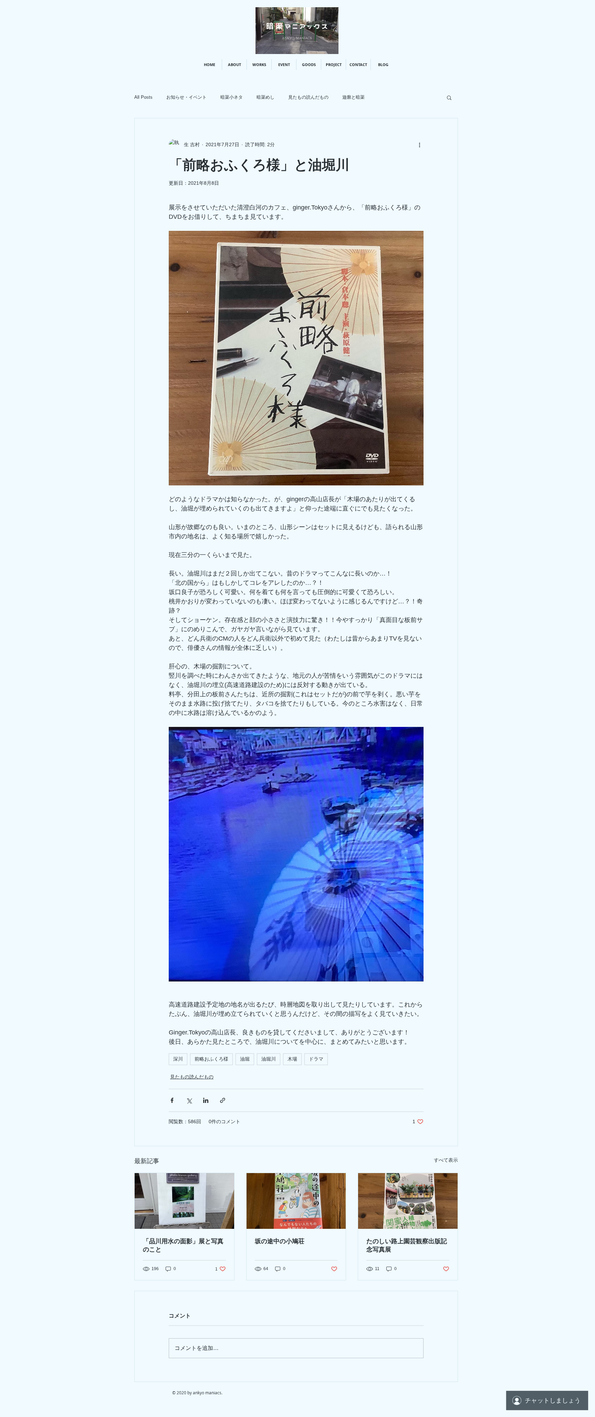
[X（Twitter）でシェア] (189, 1100)
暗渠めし (265, 97)
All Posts (143, 97)
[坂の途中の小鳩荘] (296, 1201)
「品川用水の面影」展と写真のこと (183, 1245)
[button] (449, 97)
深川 (178, 1059)
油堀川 (268, 1059)
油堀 (245, 1059)
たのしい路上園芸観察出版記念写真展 (406, 1245)
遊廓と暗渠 (353, 97)
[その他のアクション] (419, 144)
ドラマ (316, 1059)
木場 (292, 1059)
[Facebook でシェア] (172, 1100)
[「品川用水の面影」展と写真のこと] (184, 1201)
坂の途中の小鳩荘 (279, 1241)
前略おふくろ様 (211, 1059)
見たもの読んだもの (308, 97)
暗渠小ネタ (231, 97)
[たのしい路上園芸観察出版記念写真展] (408, 1201)
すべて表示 (446, 1160)
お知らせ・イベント (186, 97)
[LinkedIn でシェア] (205, 1100)
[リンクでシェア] (222, 1100)
